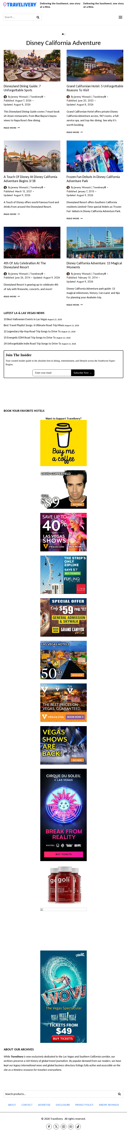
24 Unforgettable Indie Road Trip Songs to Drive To (32, 343)
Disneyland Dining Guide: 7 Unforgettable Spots (22, 88)
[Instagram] (63, 1126)
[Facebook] (49, 1126)
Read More (12, 127)
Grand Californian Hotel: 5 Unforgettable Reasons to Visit (95, 88)
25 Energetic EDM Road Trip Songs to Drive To (30, 337)
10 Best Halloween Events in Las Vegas (25, 319)
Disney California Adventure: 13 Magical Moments (94, 265)
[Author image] (5, 96)
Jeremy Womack (109, 1104)
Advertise (44, 1104)
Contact (27, 1104)
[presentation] (32, 65)
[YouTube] (71, 1126)
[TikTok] (78, 1126)
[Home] (63, 34)
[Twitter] (56, 1126)
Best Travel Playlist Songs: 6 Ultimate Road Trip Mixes (34, 325)
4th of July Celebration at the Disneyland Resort (25, 265)
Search (120, 1094)
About (12, 1104)
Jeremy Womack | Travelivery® (27, 97)
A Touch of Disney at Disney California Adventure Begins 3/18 (30, 179)
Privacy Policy (84, 1104)
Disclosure (63, 1104)
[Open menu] (120, 17)
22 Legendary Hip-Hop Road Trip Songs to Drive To (32, 331)
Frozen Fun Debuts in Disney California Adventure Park (93, 179)
